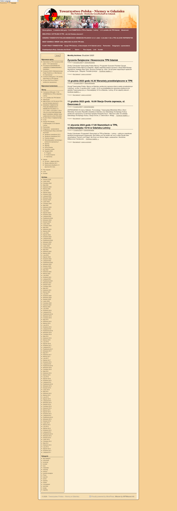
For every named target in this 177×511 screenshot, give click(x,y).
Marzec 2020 (46, 307)
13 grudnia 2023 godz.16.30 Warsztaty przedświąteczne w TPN (100, 80)
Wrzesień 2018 (47, 332)
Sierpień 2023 (47, 244)
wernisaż (45, 486)
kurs (44, 466)
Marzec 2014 (46, 410)
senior (45, 479)
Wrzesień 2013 (47, 419)
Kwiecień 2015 (47, 393)
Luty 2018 (46, 342)
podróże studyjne (48, 473)
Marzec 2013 (46, 424)
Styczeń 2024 (47, 235)
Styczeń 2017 (47, 360)
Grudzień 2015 (47, 380)
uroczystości (46, 484)
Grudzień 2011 (47, 450)
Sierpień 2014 (47, 404)
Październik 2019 (48, 314)
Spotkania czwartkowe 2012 (52, 136)
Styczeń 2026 (47, 192)
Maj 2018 (45, 336)
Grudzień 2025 (47, 194)
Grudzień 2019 (47, 310)
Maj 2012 (45, 443)
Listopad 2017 (47, 347)
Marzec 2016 (46, 375)
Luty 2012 (46, 447)
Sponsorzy (49, 156)
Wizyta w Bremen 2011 (51, 163)
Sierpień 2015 (47, 388)
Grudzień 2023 (47, 236)
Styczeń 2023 (47, 257)
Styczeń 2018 (47, 343)
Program (48, 153)
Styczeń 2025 (47, 213)
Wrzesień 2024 (47, 220)
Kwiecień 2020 (47, 305)
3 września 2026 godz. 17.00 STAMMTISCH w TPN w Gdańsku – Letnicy (75, 30)
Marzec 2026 (46, 189)
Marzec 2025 (46, 209)
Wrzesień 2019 (47, 316)
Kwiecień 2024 (47, 229)
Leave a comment (86, 74)
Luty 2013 (46, 426)
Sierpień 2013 (47, 421)
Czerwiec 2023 (47, 248)
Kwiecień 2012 (47, 445)
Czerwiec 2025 (47, 203)
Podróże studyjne (49, 138)
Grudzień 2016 (47, 362)
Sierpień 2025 (47, 200)
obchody (45, 469)
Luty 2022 (46, 275)
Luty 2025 (46, 211)
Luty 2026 (46, 190)
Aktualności (125, 30)
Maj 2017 (45, 353)
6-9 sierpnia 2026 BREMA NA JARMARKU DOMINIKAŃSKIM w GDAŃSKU (52, 67)
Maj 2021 (45, 288)
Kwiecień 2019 (47, 321)
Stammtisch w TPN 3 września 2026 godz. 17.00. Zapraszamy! (53, 63)
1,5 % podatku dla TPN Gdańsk (110, 30)
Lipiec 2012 (46, 439)
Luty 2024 (46, 233)
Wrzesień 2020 (47, 297)
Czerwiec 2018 (47, 334)
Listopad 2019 (47, 312)
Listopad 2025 (47, 196)
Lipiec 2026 (46, 181)
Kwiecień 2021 (47, 290)
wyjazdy (45, 490)
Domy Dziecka (49, 147)
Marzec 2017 (46, 356)
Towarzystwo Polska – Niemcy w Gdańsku (63, 496)
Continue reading (105, 71)
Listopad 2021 (47, 279)
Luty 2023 (46, 255)
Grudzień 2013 (47, 413)
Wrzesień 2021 (47, 283)
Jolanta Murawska (90, 62)
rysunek (45, 477)
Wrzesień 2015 (47, 386)
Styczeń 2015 (47, 399)
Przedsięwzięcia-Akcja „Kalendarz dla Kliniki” (56, 50)
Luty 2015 (46, 397)
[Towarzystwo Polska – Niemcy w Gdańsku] (88, 18)
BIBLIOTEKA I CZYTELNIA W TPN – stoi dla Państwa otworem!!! (62, 34)
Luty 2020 (46, 308)
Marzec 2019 (46, 323)
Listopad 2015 (47, 382)
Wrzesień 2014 (47, 402)
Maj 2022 (45, 270)
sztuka (45, 482)
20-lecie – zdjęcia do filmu (52, 161)
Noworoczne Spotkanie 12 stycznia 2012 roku (52, 166)
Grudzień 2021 (47, 277)
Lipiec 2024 (46, 224)
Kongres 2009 (49, 151)
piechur (45, 471)
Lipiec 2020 (46, 301)
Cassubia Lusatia (49, 149)
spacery (45, 480)
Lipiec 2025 (46, 201)
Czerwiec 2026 (47, 183)
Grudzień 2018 (47, 327)
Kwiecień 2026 (47, 187)
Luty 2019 (46, 325)
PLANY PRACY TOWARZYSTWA (52, 46)
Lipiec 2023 (46, 246)
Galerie (76, 50)
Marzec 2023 (46, 253)
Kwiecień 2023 (47, 251)
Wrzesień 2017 (47, 351)
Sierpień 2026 (47, 179)
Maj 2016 (45, 371)
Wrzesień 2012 (47, 436)
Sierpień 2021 (47, 284)
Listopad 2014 (47, 401)
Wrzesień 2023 (47, 242)
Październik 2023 (48, 240)
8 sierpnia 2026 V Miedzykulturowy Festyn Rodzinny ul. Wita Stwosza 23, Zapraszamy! (53, 73)
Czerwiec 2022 (47, 268)
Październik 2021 (48, 281)
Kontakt (100, 49)
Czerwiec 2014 (47, 406)
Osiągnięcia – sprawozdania (121, 46)
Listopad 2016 (47, 364)
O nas (44, 120)
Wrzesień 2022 (47, 264)
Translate (13, 3)
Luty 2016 (46, 377)
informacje (46, 460)
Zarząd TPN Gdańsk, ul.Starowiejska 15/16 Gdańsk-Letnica (82, 46)
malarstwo (46, 468)
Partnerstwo (107, 46)
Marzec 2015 (46, 395)
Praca (44, 475)
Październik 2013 (48, 417)
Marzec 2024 (46, 231)
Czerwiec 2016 (47, 369)
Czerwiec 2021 (47, 286)
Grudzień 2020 (47, 295)
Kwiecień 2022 (47, 271)
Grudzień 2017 (47, 345)
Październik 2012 (48, 434)
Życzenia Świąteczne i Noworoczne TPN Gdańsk (93, 60)
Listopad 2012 (47, 432)
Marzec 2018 (46, 340)
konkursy (45, 462)
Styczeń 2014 (47, 412)
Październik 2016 (48, 366)
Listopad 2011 (47, 452)
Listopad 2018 (47, 329)
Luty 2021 (46, 294)
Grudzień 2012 (47, 430)
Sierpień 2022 (47, 266)
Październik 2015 (48, 384)
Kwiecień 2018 (47, 338)
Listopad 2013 (47, 415)
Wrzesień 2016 (47, 367)
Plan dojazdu (87, 49)
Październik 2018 (48, 330)
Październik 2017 (48, 349)
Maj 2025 (45, 205)
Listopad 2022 (47, 260)
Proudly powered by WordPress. (103, 496)
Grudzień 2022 (47, 259)
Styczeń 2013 (47, 428)
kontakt (45, 464)
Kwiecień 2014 (47, 408)
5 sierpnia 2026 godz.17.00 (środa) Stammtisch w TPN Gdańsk (53, 77)
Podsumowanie (50, 155)
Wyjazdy (47, 145)
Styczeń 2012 (47, 448)
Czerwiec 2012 (47, 441)
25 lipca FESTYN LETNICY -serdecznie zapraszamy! (51, 81)
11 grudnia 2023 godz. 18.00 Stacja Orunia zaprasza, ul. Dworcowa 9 (96, 103)
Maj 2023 (45, 249)
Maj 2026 (45, 185)
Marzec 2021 (46, 292)
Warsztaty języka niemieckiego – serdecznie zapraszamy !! (54, 141)
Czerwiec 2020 (47, 303)
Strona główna (47, 30)
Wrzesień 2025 (47, 198)
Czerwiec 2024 (47, 225)
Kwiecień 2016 (47, 373)
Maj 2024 (45, 227)
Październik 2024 (48, 218)
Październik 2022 (48, 262)
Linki (94, 49)
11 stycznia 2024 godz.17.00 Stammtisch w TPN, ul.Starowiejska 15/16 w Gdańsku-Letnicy (93, 126)
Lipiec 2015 (46, 389)
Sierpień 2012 (47, 437)
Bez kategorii (76, 74)
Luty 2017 (46, 358)
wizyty (45, 488)
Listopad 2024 (47, 216)
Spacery (47, 143)
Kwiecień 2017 (47, 354)
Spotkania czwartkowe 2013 (52, 134)
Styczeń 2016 (47, 378)
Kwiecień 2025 (47, 207)
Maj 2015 (45, 391)
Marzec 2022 (46, 273)
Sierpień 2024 (47, 222)
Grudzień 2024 (47, 214)
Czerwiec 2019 (47, 318)
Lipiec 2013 (46, 423)
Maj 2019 (45, 319)
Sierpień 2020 (47, 299)
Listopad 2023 (47, 238)
